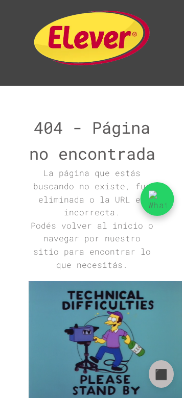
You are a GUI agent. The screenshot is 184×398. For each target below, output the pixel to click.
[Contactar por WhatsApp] (157, 199)
